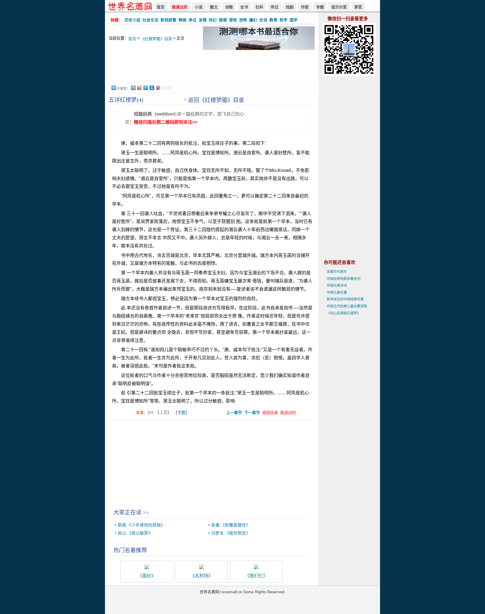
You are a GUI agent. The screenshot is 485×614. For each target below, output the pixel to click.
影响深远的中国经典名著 (345, 299)
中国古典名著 (337, 293)
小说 (199, 7)
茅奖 (358, 7)
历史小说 (132, 20)
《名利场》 (201, 575)
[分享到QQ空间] (133, 87)
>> (146, 512)
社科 (259, 7)
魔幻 (253, 20)
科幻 (213, 20)
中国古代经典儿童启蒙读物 (347, 306)
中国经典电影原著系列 (343, 279)
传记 (274, 7)
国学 (294, 20)
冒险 (233, 20)
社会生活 (150, 20)
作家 (305, 7)
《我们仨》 (256, 575)
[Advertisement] (211, 69)
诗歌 (229, 7)
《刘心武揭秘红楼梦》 (343, 313)
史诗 (263, 20)
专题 (320, 7)
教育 (273, 20)
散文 (214, 7)
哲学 (283, 20)
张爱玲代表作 (337, 272)
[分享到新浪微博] (139, 87)
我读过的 (179, 7)
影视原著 (168, 20)
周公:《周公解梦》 (135, 533)
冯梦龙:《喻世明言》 (230, 533)
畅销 (182, 20)
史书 (244, 7)
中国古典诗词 (337, 286)
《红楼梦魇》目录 (156, 38)
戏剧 (290, 7)
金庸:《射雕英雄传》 (230, 525)
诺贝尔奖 (339, 7)
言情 (203, 20)
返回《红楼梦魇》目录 (216, 100)
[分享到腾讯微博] (145, 87)
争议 (192, 20)
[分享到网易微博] (158, 87)
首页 (160, 7)
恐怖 (243, 20)
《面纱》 (147, 575)
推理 (223, 20)
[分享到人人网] (151, 87)
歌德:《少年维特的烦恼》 (141, 525)
